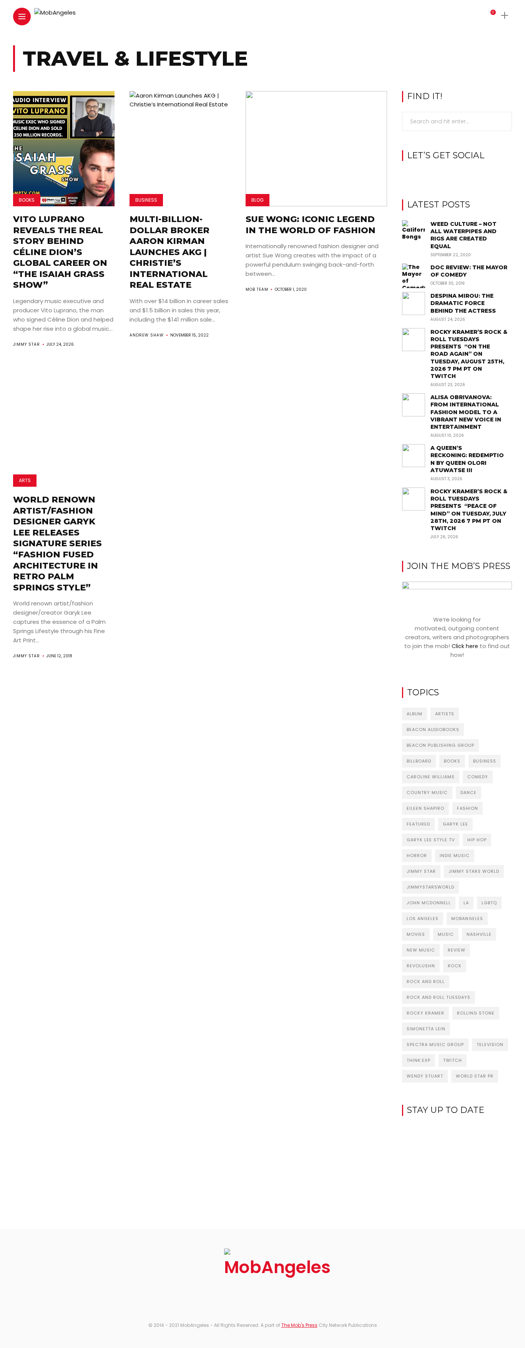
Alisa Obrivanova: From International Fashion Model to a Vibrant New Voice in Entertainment (465, 412)
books (452, 761)
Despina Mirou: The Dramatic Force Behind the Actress (463, 303)
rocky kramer (425, 1013)
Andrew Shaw (147, 335)
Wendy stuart (425, 1076)
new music (421, 950)
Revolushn (421, 966)
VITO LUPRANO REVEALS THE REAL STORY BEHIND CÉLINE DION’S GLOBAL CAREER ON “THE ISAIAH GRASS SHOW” (60, 252)
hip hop (477, 840)
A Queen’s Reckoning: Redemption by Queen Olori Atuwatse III (467, 459)
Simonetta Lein (426, 1029)
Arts (25, 480)
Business (146, 200)
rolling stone (476, 1013)
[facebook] (445, 175)
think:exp (418, 1060)
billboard (419, 761)
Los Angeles (423, 918)
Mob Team (257, 289)
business (484, 761)
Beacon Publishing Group (440, 745)
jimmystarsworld (430, 887)
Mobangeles (467, 918)
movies (416, 934)
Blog (257, 200)
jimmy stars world (474, 871)
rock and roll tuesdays (438, 997)
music (446, 934)
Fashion (467, 808)
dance (468, 792)
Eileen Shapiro (425, 808)
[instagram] (457, 175)
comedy (477, 777)
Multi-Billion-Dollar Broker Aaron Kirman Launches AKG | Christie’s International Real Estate (169, 252)
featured (418, 824)
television (490, 1044)
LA (466, 903)
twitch (452, 1060)
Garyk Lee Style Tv (431, 840)
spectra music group (435, 1044)
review (456, 950)
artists (444, 714)
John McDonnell (429, 903)
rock (455, 966)
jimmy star (421, 871)
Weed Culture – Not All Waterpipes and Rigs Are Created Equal (463, 235)
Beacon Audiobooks (433, 729)
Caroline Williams (431, 777)
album (414, 714)
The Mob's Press (299, 1325)
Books (27, 200)
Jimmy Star (26, 344)
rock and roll (426, 981)
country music (427, 792)
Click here (465, 646)
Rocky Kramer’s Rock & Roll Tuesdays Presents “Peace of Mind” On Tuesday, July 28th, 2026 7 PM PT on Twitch (468, 510)
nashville (479, 934)
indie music (455, 855)
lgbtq (489, 903)
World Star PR (474, 1076)
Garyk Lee (455, 824)
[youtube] (469, 175)
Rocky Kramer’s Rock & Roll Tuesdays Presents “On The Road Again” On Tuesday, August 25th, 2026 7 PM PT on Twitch (468, 354)
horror (417, 855)
